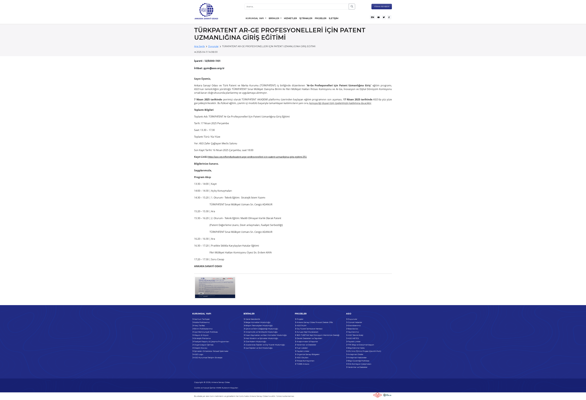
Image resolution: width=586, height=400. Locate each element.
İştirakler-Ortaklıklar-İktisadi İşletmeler (211, 351)
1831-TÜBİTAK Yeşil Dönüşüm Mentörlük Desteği (317, 335)
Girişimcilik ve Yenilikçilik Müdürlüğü (261, 332)
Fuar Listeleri (302, 348)
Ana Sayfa (199, 46)
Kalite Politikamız (202, 322)
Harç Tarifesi (199, 325)
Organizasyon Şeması (203, 345)
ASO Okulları (302, 357)
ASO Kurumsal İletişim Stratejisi (208, 357)
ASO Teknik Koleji (355, 335)
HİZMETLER (290, 18)
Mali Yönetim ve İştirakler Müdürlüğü (261, 338)
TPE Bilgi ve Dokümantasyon (360, 345)
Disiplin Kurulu (200, 348)
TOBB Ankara (302, 364)
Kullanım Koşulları (230, 388)
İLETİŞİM (333, 18)
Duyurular (213, 46)
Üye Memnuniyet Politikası (206, 332)
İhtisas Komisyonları (305, 361)
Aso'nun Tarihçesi (202, 319)
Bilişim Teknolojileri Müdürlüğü (259, 325)
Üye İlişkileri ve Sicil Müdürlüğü (259, 348)
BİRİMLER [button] (274, 18)
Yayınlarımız (353, 332)
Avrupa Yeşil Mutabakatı (307, 332)
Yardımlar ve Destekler (306, 345)
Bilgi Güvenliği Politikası (358, 361)
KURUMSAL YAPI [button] (255, 18)
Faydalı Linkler (302, 351)
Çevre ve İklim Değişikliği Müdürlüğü (261, 329)
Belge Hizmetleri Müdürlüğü (257, 322)
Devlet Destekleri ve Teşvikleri (309, 338)
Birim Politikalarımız (203, 329)
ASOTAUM (301, 325)
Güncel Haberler (354, 322)
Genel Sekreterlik (252, 319)
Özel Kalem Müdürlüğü (255, 341)
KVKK (218, 388)
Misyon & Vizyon (201, 335)
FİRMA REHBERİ (381, 6)
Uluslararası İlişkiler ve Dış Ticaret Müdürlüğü (265, 345)
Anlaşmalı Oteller (355, 354)
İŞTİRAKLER (305, 18)
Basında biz (352, 329)
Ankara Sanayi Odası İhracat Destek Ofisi (314, 322)
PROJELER (320, 18)
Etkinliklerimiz (354, 325)
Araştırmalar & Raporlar (307, 341)
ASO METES (353, 338)
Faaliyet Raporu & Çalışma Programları (211, 341)
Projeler (299, 319)
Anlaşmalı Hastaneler (357, 357)
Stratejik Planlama (202, 338)
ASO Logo (198, 354)
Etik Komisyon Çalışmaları (359, 364)
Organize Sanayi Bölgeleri (308, 354)
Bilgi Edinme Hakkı (356, 348)
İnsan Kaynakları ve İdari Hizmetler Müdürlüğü (266, 335)
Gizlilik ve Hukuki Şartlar (205, 388)
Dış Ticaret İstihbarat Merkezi (309, 329)
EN (372, 17)
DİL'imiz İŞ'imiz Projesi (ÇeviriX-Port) (364, 351)
